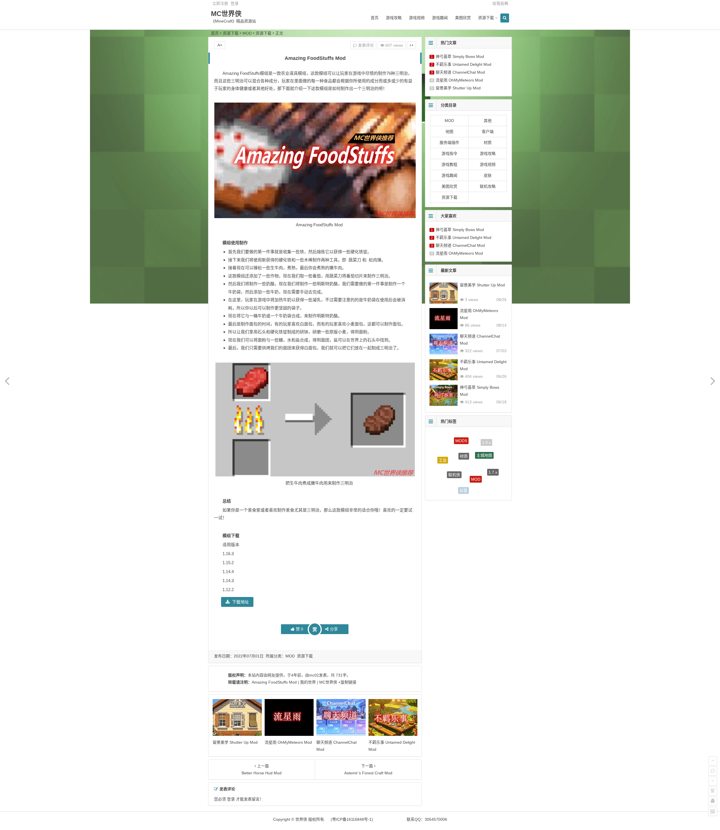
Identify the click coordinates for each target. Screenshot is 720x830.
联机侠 (454, 460)
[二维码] (712, 811)
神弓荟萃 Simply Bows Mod (460, 56)
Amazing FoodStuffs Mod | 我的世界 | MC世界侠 (294, 682)
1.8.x (445, 478)
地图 (449, 131)
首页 (375, 17)
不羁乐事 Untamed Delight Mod (463, 64)
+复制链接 (346, 682)
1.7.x (493, 464)
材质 (488, 142)
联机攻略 (488, 186)
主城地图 (484, 444)
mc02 (314, 675)
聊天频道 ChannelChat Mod (460, 72)
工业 (443, 454)
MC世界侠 (226, 13)
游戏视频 (417, 17)
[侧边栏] (411, 45)
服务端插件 (449, 142)
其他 (488, 120)
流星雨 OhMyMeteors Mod (288, 742)
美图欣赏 (463, 17)
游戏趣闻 (440, 17)
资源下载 (486, 17)
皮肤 (488, 175)
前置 (463, 482)
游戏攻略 (394, 17)
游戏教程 (449, 164)
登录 (234, 3)
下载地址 (240, 602)
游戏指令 (449, 153)
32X (483, 484)
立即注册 (220, 3)
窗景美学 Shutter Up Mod (235, 742)
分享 (334, 629)
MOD (247, 33)
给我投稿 (500, 3)
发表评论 (365, 45)
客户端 (488, 131)
